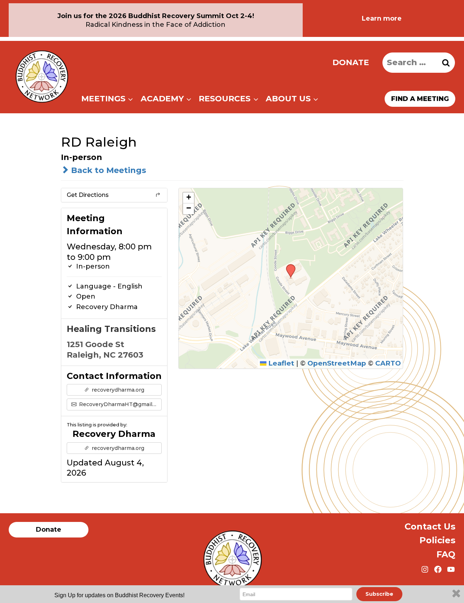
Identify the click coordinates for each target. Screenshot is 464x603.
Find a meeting (420, 99)
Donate (350, 62)
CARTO (388, 363)
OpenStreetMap (336, 363)
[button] (288, 266)
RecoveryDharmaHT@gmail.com (120, 404)
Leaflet (280, 363)
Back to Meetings (107, 170)
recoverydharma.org (117, 390)
